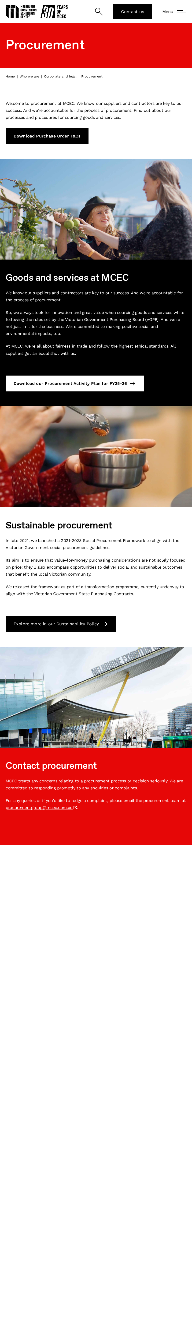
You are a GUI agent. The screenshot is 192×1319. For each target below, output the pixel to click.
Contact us (132, 11)
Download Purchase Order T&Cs (47, 136)
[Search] (99, 11)
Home (10, 76)
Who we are (29, 76)
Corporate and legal (60, 76)
